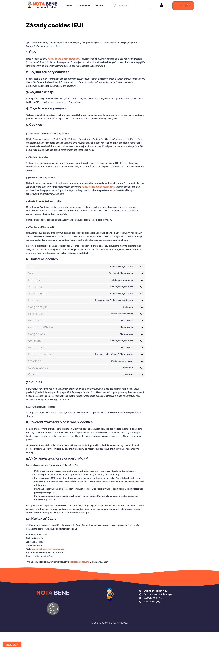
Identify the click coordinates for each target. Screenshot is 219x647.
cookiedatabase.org (79, 562)
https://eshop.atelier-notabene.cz (64, 59)
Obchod (82, 5)
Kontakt (100, 5)
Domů (68, 5)
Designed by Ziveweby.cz (109, 622)
